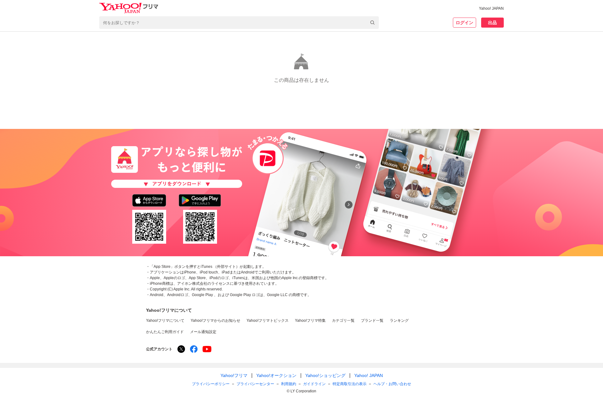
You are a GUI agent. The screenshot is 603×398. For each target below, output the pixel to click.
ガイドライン (314, 384)
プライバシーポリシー (211, 384)
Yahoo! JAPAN (491, 8)
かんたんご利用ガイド (165, 332)
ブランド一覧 (372, 320)
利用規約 (288, 384)
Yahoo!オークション (276, 375)
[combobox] (239, 22)
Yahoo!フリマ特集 (310, 320)
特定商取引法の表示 (350, 384)
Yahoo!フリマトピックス (268, 320)
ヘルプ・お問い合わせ (392, 384)
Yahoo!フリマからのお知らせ (215, 320)
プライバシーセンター (255, 384)
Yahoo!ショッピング (325, 375)
